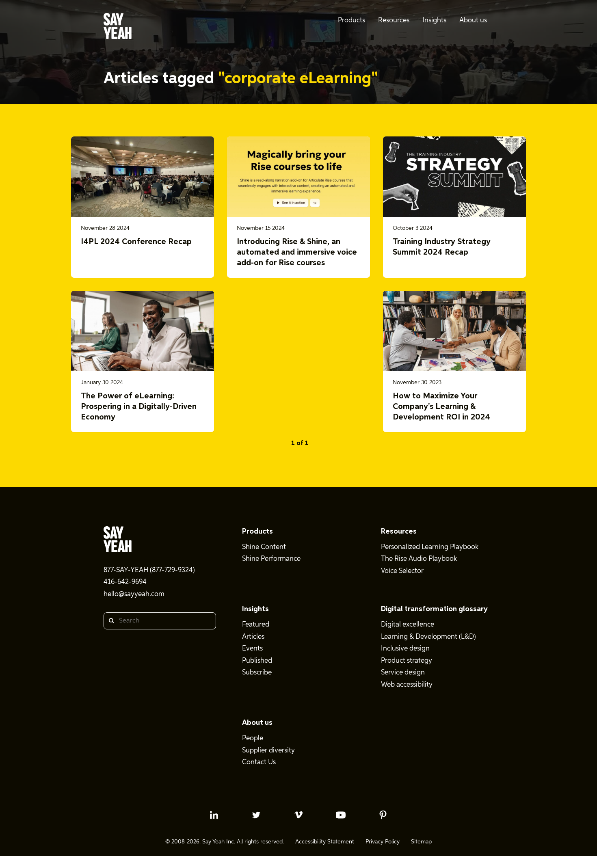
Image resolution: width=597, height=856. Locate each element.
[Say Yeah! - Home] (118, 27)
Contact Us (259, 762)
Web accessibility (407, 684)
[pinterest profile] (382, 814)
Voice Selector (402, 571)
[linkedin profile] (214, 814)
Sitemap (421, 842)
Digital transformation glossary (434, 609)
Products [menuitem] (351, 20)
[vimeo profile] (298, 814)
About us (257, 722)
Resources (399, 531)
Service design (403, 672)
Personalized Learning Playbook (429, 547)
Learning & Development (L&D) (428, 636)
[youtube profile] (340, 814)
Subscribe (257, 672)
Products (257, 531)
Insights (255, 609)
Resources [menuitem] (393, 20)
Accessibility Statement (324, 842)
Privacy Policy (383, 842)
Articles (253, 636)
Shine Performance (271, 559)
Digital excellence (407, 624)
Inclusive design (405, 648)
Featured (255, 624)
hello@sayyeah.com (134, 594)
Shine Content (264, 547)
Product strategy (406, 660)
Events (252, 648)
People (252, 738)
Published (257, 660)
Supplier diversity (268, 750)
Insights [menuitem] (434, 20)
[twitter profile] (256, 814)
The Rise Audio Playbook (419, 559)
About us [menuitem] (473, 20)
